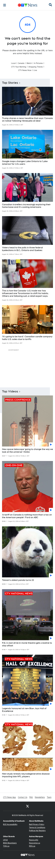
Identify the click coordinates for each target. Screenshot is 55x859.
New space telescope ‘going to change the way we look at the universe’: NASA (27, 450)
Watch (29, 63)
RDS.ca (32, 846)
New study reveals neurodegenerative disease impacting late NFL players (26, 775)
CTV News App (9, 797)
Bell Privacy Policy (36, 824)
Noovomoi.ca (34, 843)
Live (35, 70)
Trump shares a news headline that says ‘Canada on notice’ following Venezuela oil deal (27, 119)
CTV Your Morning (18, 67)
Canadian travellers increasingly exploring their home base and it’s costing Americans (26, 205)
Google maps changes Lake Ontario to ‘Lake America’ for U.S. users (25, 162)
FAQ (31, 797)
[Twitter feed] (27, 806)
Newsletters (40, 797)
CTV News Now (24, 70)
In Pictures (38, 63)
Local (13, 63)
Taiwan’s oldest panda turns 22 (18, 580)
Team (49, 797)
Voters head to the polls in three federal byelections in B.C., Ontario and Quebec (22, 249)
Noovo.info (33, 840)
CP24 (5, 840)
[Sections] (4, 5)
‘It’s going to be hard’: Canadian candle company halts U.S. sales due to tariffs (27, 337)
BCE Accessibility (10, 824)
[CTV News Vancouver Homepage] (27, 5)
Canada (21, 63)
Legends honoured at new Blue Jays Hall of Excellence (24, 709)
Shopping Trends (35, 67)
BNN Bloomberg (10, 843)
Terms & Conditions (37, 827)
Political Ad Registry (37, 830)
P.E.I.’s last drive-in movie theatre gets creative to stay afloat (27, 644)
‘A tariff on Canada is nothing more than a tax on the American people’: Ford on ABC (27, 516)
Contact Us (22, 797)
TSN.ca (6, 846)
